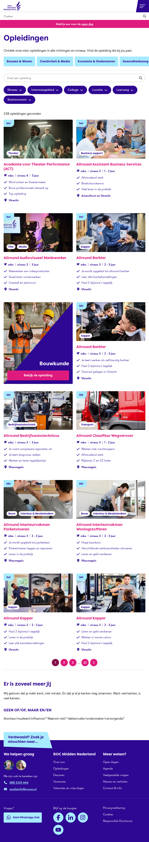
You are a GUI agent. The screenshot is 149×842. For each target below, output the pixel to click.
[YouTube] (58, 830)
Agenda (108, 768)
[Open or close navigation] (142, 6)
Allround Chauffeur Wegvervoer (104, 435)
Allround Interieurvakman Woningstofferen (99, 526)
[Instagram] (83, 817)
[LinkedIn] (71, 817)
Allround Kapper (18, 618)
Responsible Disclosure (117, 821)
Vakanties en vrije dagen (68, 788)
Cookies (108, 814)
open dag (87, 24)
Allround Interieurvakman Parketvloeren (27, 526)
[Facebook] (58, 817)
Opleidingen (61, 768)
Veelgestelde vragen (116, 775)
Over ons (59, 762)
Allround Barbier (91, 257)
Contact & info (112, 788)
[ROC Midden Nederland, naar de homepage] (12, 6)
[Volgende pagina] (93, 662)
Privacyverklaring (114, 808)
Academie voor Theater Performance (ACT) (37, 166)
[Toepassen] (144, 16)
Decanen (59, 775)
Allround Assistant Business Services (109, 164)
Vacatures (59, 781)
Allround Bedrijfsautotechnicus (31, 435)
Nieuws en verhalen (115, 781)
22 (85, 663)
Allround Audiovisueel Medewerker (35, 257)
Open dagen (111, 762)
